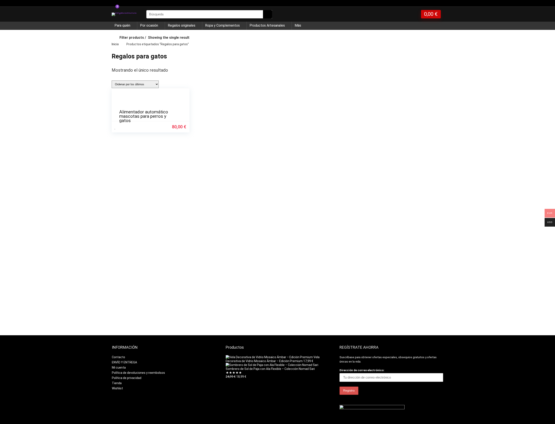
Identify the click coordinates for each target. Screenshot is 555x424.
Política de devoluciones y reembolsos (138, 372)
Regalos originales (181, 25)
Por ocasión (149, 25)
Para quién (122, 25)
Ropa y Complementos (222, 25)
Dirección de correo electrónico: (362, 370)
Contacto (118, 357)
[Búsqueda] (267, 14)
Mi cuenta (119, 367)
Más (298, 25)
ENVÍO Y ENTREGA (124, 362)
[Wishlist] (414, 14)
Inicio (115, 44)
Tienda (117, 383)
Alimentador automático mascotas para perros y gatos (143, 116)
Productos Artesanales (267, 25)
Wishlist (117, 388)
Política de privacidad (126, 378)
